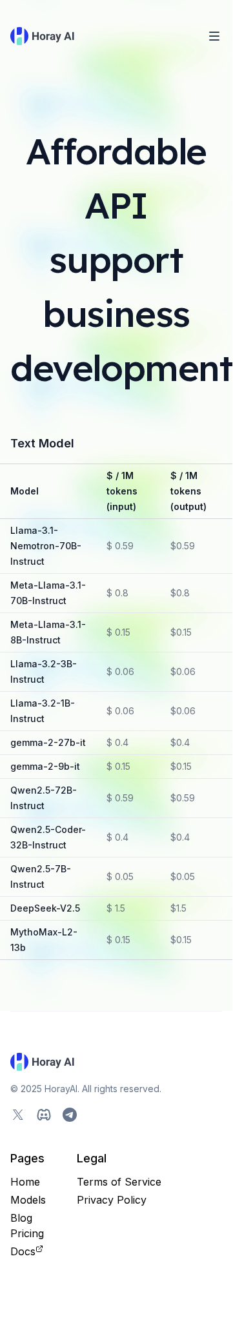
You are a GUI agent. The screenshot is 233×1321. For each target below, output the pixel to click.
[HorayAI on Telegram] (69, 1114)
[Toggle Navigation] (214, 36)
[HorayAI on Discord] (44, 1114)
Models (28, 1199)
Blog (21, 1217)
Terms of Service (119, 1181)
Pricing (27, 1233)
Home (25, 1181)
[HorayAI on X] (18, 1114)
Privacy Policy (112, 1199)
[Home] (43, 36)
